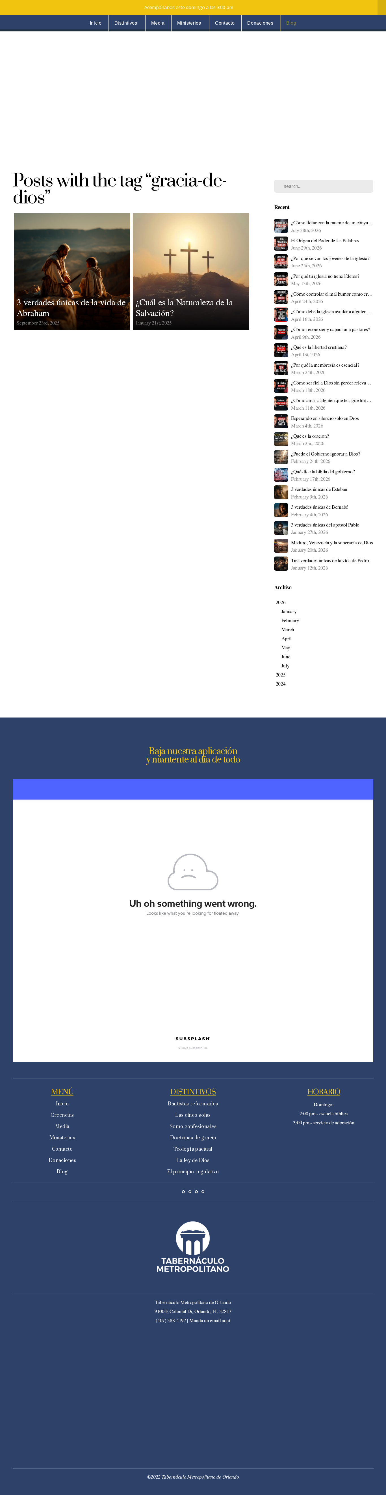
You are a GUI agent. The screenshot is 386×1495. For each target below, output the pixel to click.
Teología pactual (193, 1149)
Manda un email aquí (209, 1320)
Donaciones (260, 23)
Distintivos (126, 23)
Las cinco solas (193, 1115)
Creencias (62, 1115)
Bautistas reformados (193, 1104)
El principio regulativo (193, 1172)
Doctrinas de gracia (193, 1138)
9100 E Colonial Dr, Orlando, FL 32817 (193, 1311)
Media (157, 23)
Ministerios (189, 23)
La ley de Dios (193, 1160)
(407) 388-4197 (171, 1320)
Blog (291, 23)
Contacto (225, 23)
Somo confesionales (193, 1127)
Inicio (96, 23)
